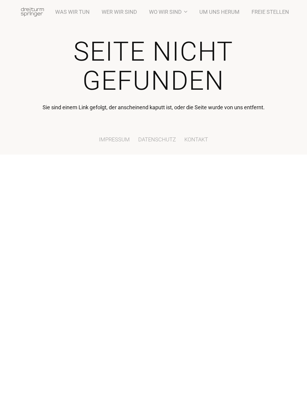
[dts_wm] (32, 12)
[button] (184, 12)
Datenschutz (157, 139)
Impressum (114, 139)
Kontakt (196, 139)
